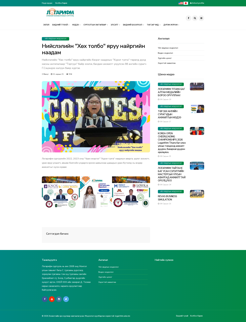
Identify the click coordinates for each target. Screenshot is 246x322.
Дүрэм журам (170, 25)
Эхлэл (46, 25)
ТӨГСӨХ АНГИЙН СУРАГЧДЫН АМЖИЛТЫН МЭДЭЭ (169, 114)
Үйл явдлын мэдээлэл (55, 39)
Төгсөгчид (153, 25)
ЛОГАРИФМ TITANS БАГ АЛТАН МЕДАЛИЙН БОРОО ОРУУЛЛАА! (171, 92)
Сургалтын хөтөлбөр (94, 25)
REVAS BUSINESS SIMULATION (167, 198)
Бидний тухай (60, 25)
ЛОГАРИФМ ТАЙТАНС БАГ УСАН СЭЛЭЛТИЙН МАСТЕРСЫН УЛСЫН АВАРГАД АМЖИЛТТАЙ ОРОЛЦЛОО (171, 174)
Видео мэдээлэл (165, 53)
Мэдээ (75, 25)
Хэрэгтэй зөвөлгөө (167, 63)
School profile (198, 3)
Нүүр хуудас (47, 3)
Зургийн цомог (165, 58)
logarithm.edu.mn (122, 316)
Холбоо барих (61, 3)
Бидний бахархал (132, 25)
